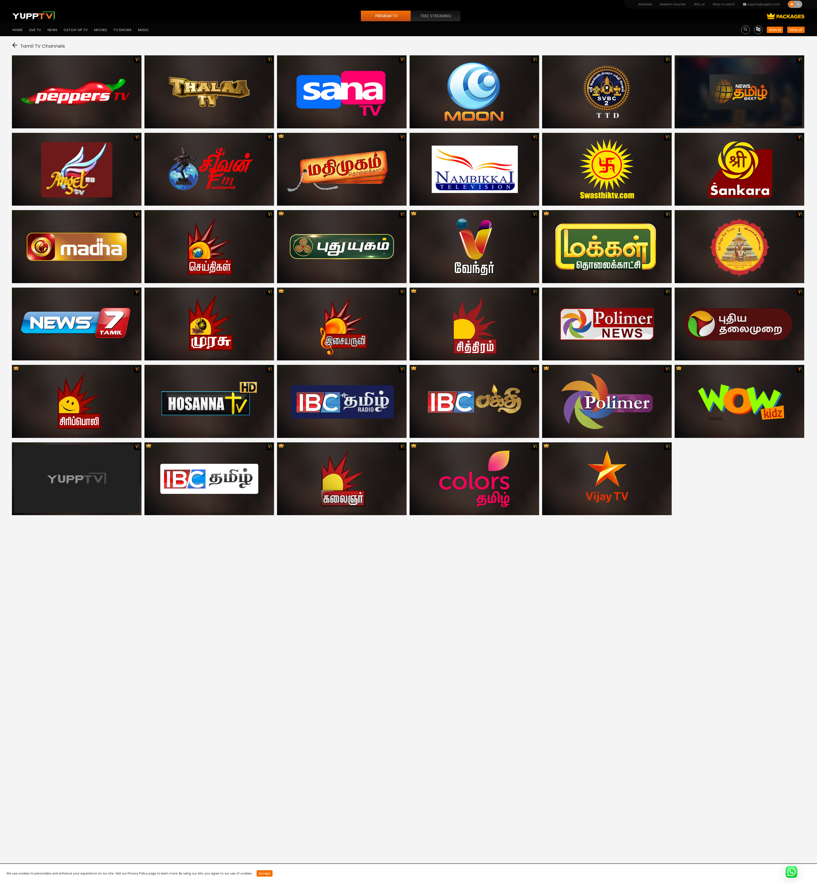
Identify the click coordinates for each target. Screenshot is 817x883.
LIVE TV (35, 29)
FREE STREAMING (436, 16)
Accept (264, 873)
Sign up (796, 29)
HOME (17, 29)
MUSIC (143, 29)
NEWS (52, 29)
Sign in (775, 29)
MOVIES (100, 29)
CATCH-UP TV (76, 29)
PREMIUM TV (386, 16)
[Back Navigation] (14, 46)
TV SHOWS (122, 29)
